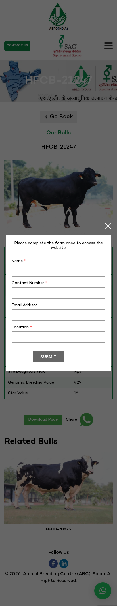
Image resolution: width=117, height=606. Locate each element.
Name (19, 261)
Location (22, 327)
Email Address (24, 305)
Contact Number (29, 283)
